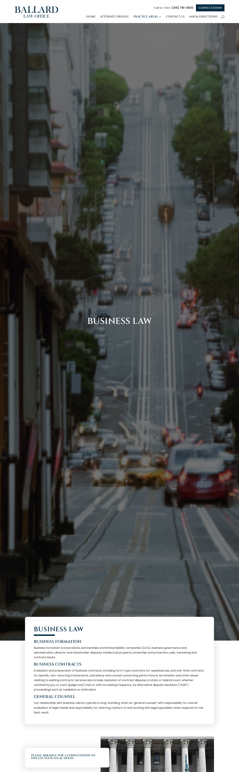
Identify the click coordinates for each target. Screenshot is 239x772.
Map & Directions (203, 17)
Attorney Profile (114, 16)
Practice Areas (145, 16)
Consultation (210, 8)
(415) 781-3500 (182, 8)
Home (91, 16)
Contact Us (175, 17)
